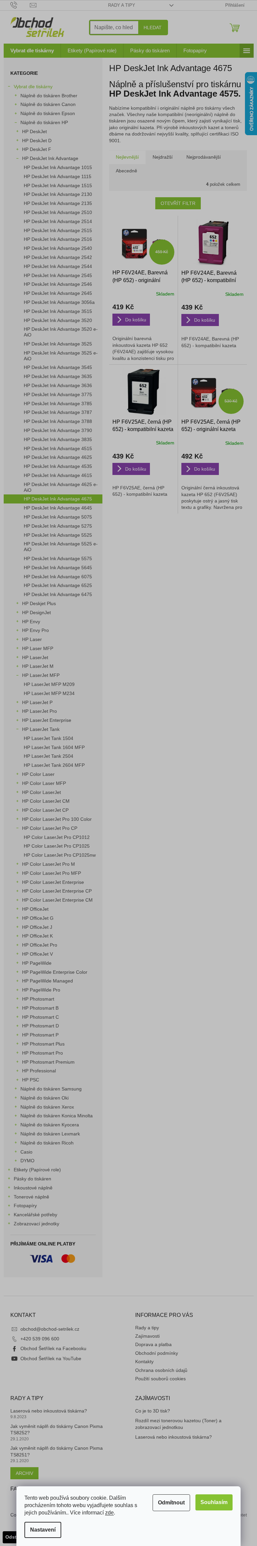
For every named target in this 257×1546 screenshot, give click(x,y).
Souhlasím (214, 1502)
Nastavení (43, 1530)
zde (109, 1512)
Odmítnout (171, 1502)
